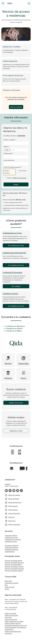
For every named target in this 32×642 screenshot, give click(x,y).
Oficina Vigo (12, 521)
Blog (6, 585)
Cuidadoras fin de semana (13, 539)
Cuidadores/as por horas (12, 233)
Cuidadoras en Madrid (14, 328)
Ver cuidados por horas (16, 245)
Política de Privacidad (11, 615)
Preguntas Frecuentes (11, 583)
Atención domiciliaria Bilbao (13, 564)
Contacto (7, 484)
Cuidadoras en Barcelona (15, 326)
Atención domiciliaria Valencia (14, 570)
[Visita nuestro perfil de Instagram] (21, 490)
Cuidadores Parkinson (11, 547)
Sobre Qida (8, 581)
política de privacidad (19, 178)
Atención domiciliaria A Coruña (14, 566)
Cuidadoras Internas (11, 535)
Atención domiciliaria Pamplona (14, 568)
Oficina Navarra (13, 506)
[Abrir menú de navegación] (3, 3)
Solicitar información (16, 403)
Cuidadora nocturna (10, 293)
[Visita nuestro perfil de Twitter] (10, 490)
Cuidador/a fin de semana (12, 272)
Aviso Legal (8, 617)
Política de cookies (10, 613)
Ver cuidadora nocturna (16, 306)
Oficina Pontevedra (14, 513)
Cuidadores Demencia (11, 549)
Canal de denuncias (11, 619)
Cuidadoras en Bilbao (14, 331)
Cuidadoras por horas (11, 537)
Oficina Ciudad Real (14, 524)
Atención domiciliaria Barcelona (14, 562)
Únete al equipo (9, 587)
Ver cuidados (16, 286)
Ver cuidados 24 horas (16, 265)
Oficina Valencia (13, 510)
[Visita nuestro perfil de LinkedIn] (17, 490)
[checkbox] (16, 172)
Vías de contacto (16, 107)
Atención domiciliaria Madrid (13, 560)
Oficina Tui (11, 517)
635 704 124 (14, 486)
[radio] (9, 172)
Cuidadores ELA (10, 551)
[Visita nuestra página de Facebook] (6, 490)
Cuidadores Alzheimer (11, 545)
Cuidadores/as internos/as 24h (14, 253)
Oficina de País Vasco (14, 502)
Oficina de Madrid (13, 499)
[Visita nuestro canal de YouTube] (13, 490)
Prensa (7, 589)
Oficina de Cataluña (14, 495)
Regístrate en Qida (16, 431)
